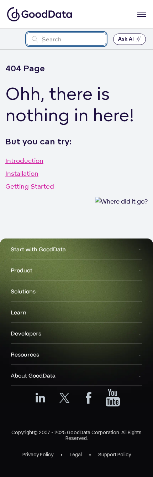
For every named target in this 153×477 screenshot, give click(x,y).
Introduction (24, 160)
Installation (21, 173)
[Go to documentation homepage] (39, 14)
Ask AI (126, 39)
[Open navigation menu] (141, 14)
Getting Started (29, 186)
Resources (25, 354)
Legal (76, 454)
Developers (26, 333)
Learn (18, 312)
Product (21, 270)
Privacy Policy (37, 454)
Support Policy (114, 454)
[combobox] (66, 39)
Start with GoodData (38, 249)
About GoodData (33, 375)
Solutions (23, 291)
